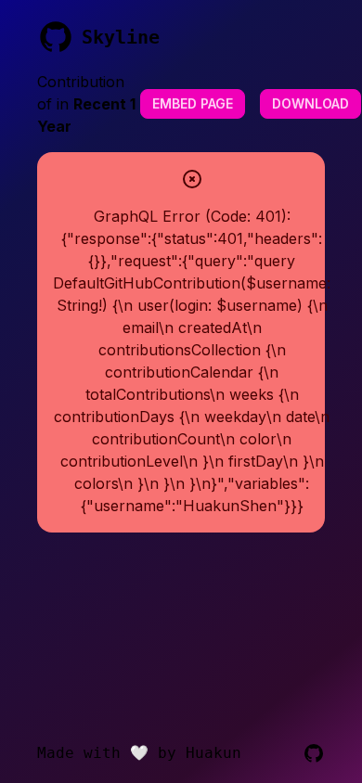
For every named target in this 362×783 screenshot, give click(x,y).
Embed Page (192, 103)
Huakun (213, 753)
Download (310, 103)
